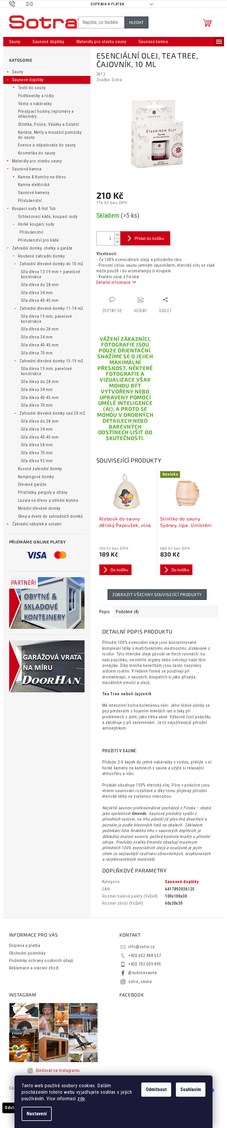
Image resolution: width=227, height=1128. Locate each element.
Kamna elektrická (34, 184)
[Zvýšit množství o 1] (117, 235)
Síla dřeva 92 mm (37, 460)
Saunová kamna (27, 169)
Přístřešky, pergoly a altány (43, 492)
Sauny (18, 71)
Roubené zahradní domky (41, 256)
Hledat (136, 22)
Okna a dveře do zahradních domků (50, 516)
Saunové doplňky (28, 79)
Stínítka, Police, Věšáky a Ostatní (48, 124)
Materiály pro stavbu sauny (37, 161)
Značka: (109, 79)
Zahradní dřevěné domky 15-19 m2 (52, 361)
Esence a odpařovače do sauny (47, 145)
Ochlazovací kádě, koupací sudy (48, 216)
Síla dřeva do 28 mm (40, 284)
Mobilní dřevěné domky (39, 508)
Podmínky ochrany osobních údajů (41, 960)
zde (81, 1098)
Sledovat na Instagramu (58, 1070)
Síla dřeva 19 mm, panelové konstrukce (46, 319)
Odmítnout (156, 1089)
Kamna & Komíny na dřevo (42, 177)
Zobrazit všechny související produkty (157, 594)
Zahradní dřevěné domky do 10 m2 (52, 263)
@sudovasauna (142, 972)
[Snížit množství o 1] (117, 241)
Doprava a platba (107, 4)
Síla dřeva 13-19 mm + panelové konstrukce (50, 274)
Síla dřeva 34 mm (37, 292)
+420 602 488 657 (144, 955)
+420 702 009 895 (144, 964)
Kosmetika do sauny (37, 153)
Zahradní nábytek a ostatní (37, 524)
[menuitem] (15, 41)
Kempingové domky (36, 476)
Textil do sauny (32, 87)
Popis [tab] (104, 611)
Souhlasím (190, 1089)
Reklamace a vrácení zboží (34, 968)
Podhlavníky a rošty (36, 95)
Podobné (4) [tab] (127, 611)
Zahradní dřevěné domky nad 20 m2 (52, 413)
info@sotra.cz (141, 946)
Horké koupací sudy (36, 224)
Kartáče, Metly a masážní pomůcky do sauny (50, 135)
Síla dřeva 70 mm (37, 353)
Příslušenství (30, 200)
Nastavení (37, 1113)
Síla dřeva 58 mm (37, 444)
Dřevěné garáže (32, 484)
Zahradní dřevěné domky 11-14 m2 (52, 308)
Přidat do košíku (149, 238)
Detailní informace (113, 282)
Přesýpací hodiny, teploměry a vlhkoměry (46, 114)
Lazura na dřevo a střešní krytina (48, 500)
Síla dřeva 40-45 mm (40, 300)
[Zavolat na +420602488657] (18, 3)
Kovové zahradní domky (40, 468)
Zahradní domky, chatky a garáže (42, 248)
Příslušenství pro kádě (38, 240)
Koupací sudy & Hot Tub (34, 208)
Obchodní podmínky (27, 953)
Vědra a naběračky (35, 103)
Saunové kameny (34, 192)
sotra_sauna (140, 981)
